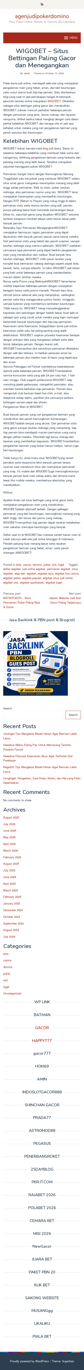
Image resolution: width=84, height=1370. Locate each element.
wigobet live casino (67, 573)
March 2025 (10, 890)
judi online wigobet (33, 569)
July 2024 (9, 936)
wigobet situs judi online (58, 578)
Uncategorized (12, 993)
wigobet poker (11, 578)
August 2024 (11, 930)
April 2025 (9, 883)
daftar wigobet (12, 569)
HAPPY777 (42, 1040)
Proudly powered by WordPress (29, 1361)
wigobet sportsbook (32, 582)
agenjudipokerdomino (42, 16)
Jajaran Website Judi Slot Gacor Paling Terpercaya (65, 597)
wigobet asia (45, 573)
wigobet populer (31, 578)
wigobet (31, 573)
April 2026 (9, 844)
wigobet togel (54, 582)
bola (18, 564)
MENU (74, 38)
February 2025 (12, 897)
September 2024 (13, 923)
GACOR (42, 1027)
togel (61, 564)
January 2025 (11, 903)
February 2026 (12, 857)
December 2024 (13, 910)
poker (47, 564)
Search (7, 708)
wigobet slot (10, 582)
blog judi (47, 148)
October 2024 (11, 917)
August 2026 (11, 817)
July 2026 (9, 824)
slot (54, 564)
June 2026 (9, 830)
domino (37, 564)
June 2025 (9, 877)
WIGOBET (54, 101)
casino (27, 564)
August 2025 (11, 863)
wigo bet (19, 573)
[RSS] (42, 4)
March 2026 (10, 850)
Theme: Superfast (63, 1361)
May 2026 (9, 837)
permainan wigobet (58, 569)
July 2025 (9, 870)
